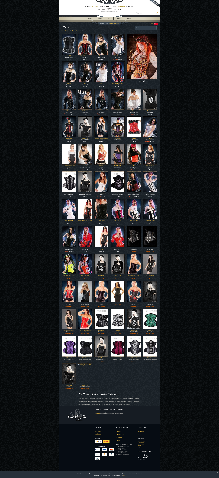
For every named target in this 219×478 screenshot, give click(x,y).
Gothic (109, 18)
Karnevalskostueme (99, 436)
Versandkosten (119, 437)
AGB (117, 432)
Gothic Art (126, 20)
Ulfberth (139, 445)
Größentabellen (141, 431)
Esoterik (90, 18)
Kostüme (129, 18)
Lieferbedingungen (120, 434)
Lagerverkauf (140, 432)
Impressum (118, 429)
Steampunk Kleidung (99, 432)
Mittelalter (100, 18)
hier (124, 475)
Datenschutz (118, 431)
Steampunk (119, 18)
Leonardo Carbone (141, 441)
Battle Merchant (141, 444)
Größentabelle (69, 16)
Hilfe (118, 23)
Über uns (118, 440)
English (151, 23)
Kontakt (139, 434)
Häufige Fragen (141, 429)
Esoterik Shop (98, 434)
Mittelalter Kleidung (98, 429)
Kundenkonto (97, 413)
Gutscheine (63, 16)
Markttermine (119, 439)
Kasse (115, 23)
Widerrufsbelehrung (120, 436)
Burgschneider (141, 442)
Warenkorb (111, 23)
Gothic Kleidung (92, 20)
